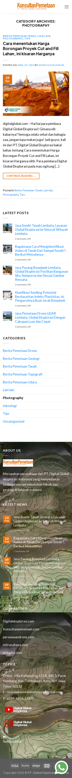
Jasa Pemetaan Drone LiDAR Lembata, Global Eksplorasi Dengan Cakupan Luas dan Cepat (40, 317)
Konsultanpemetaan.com (21, 629)
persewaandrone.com (18, 637)
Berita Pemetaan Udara (20, 382)
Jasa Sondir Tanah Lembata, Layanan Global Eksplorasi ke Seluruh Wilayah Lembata (41, 229)
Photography (13, 38)
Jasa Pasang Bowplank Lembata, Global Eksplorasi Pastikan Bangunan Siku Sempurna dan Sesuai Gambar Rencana (41, 274)
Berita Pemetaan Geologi (21, 359)
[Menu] (66, 7)
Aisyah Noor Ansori (51, 65)
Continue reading (21, 175)
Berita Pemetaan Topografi (22, 374)
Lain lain (44, 35)
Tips (27, 38)
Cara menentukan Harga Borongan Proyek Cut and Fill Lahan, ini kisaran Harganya (31, 48)
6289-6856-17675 (20, 698)
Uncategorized (13, 421)
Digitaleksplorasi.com (18, 621)
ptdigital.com (12, 653)
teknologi (10, 406)
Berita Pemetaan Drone (20, 351)
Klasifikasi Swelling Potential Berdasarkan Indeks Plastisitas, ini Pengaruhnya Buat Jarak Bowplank (40, 296)
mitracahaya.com (15, 645)
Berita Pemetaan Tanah (19, 35)
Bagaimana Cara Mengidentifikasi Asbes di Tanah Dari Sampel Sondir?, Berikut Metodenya (40, 250)
